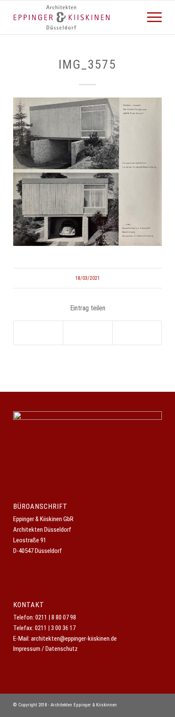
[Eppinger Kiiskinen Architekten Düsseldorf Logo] (72, 17)
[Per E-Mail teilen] (137, 333)
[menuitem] (150, 17)
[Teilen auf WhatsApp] (87, 333)
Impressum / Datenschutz (45, 649)
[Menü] (150, 17)
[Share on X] (38, 333)
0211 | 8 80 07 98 (55, 617)
